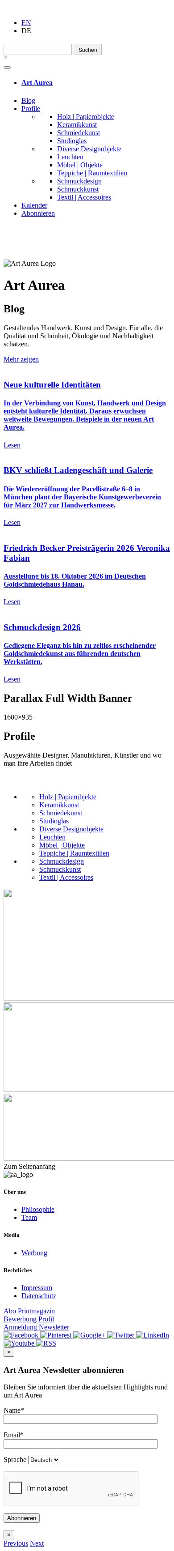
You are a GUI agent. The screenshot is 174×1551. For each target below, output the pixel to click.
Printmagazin (29, 1311)
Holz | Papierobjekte (85, 116)
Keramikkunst (77, 124)
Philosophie (37, 1209)
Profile (30, 108)
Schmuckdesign (79, 181)
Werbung (34, 1253)
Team (29, 1217)
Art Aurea (37, 82)
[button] (16, 1543)
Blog (28, 100)
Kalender (34, 205)
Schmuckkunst (78, 189)
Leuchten (70, 157)
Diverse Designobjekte (89, 149)
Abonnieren (38, 213)
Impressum (36, 1287)
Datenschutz (38, 1296)
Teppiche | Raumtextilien (92, 173)
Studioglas (72, 141)
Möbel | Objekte (80, 165)
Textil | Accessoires (84, 197)
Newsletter (36, 1327)
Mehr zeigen (21, 359)
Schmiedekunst (78, 132)
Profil (29, 1319)
